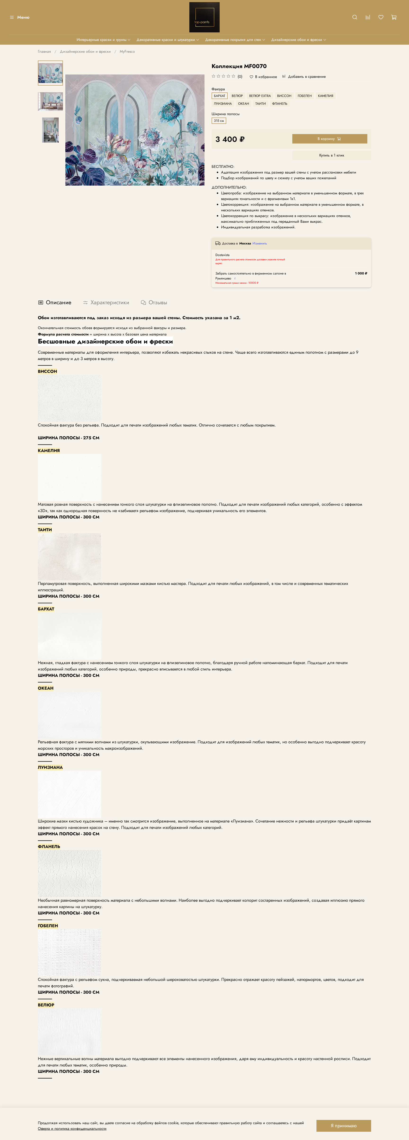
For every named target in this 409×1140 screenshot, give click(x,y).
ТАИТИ (260, 103)
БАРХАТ (219, 95)
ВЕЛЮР (237, 95)
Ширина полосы (226, 114)
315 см (219, 120)
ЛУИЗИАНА (223, 103)
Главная (44, 51)
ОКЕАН (243, 103)
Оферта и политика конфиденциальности (72, 1128)
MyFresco (127, 51)
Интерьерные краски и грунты (101, 39)
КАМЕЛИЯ (325, 95)
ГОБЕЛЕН (305, 95)
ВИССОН (284, 95)
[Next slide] (195, 130)
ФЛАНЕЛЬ (279, 103)
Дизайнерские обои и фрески (296, 39)
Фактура (218, 89)
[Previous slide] (74, 130)
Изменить (260, 243)
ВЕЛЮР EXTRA (260, 95)
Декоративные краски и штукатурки (166, 39)
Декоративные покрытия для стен (233, 39)
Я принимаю (344, 1125)
